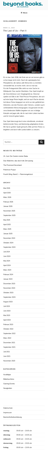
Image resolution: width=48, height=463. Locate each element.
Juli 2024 (6, 252)
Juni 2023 (6, 311)
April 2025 (7, 224)
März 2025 (7, 229)
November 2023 (9, 288)
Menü (25, 13)
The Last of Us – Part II (14, 30)
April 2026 (7, 193)
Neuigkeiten (7, 388)
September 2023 (9, 297)
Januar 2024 (7, 279)
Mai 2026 (6, 188)
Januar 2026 (7, 206)
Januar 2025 (7, 233)
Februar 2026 (8, 202)
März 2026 (7, 197)
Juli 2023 (6, 306)
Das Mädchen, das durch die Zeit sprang (18, 161)
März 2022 (7, 338)
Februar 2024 (8, 274)
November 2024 (9, 238)
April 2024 (7, 265)
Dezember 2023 (9, 283)
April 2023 (7, 320)
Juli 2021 (6, 352)
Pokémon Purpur (9, 170)
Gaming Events (9, 384)
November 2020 (9, 361)
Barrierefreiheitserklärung (12, 417)
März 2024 (7, 270)
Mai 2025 (6, 220)
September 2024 (9, 247)
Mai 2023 (6, 315)
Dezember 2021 (9, 342)
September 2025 (9, 215)
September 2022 (9, 333)
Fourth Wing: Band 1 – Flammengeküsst (18, 174)
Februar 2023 (8, 324)
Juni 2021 (6, 356)
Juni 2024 (6, 256)
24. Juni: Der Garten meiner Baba (15, 156)
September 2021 (9, 347)
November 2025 (9, 211)
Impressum (7, 412)
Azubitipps (7, 374)
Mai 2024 (6, 261)
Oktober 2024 (8, 243)
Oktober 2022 (8, 329)
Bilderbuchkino (8, 379)
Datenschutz (8, 408)
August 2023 (8, 302)
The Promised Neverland (12, 165)
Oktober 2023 (8, 292)
